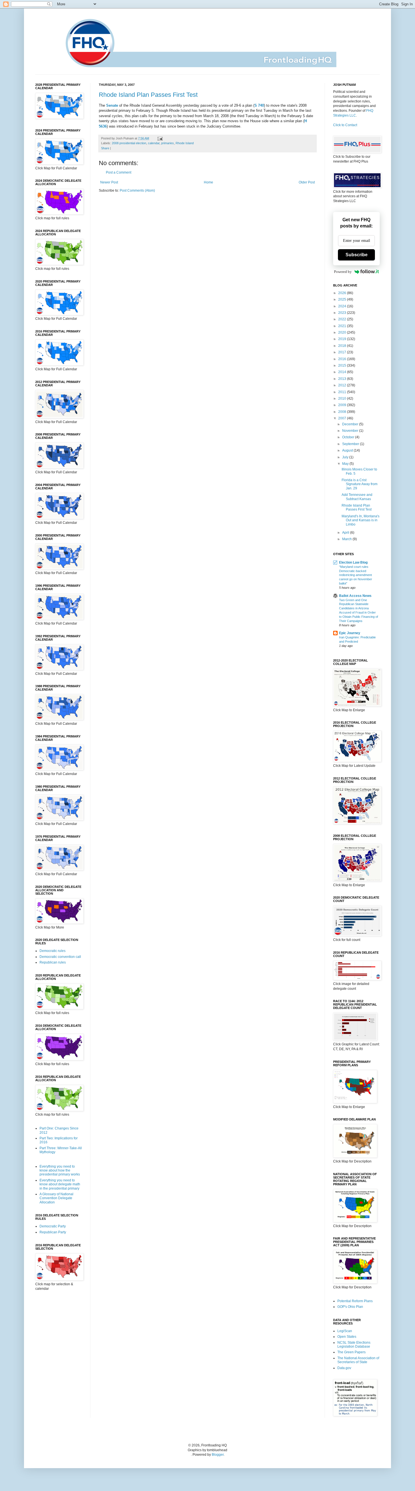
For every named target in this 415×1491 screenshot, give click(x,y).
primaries (167, 143)
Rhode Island (185, 143)
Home (208, 182)
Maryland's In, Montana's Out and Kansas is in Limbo (360, 520)
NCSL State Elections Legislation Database (353, 1344)
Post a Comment (118, 172)
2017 (342, 352)
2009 (342, 405)
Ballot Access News (355, 596)
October (348, 437)
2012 (342, 385)
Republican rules (53, 962)
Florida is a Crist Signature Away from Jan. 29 (359, 484)
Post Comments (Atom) (137, 190)
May (346, 464)
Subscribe (357, 254)
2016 (342, 359)
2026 (342, 293)
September (351, 444)
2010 (342, 398)
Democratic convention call (60, 957)
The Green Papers (351, 1352)
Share (105, 148)
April (346, 533)
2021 (342, 326)
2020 (342, 332)
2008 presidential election (129, 143)
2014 (342, 372)
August (348, 450)
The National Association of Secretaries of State (358, 1360)
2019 (342, 339)
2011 (342, 392)
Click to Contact (345, 125)
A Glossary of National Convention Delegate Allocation (56, 1198)
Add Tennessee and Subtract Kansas (357, 497)
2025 (342, 299)
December (350, 424)
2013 (342, 379)
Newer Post (109, 182)
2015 (342, 365)
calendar (154, 143)
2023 (342, 313)
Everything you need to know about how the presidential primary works (60, 1170)
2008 (342, 412)
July (345, 457)
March (347, 539)
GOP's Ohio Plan (350, 1307)
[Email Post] (159, 138)
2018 (342, 346)
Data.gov (344, 1368)
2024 (342, 306)
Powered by (343, 272)
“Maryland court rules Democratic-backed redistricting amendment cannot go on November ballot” (355, 575)
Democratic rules (52, 951)
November (350, 431)
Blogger (218, 1455)
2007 (342, 418)
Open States (346, 1337)
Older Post (307, 182)
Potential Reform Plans (355, 1301)
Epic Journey (349, 633)
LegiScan (344, 1331)
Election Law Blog (353, 562)
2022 (342, 319)
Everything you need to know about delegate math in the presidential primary (60, 1184)
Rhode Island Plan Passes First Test (148, 94)
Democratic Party (53, 1226)
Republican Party (53, 1232)
